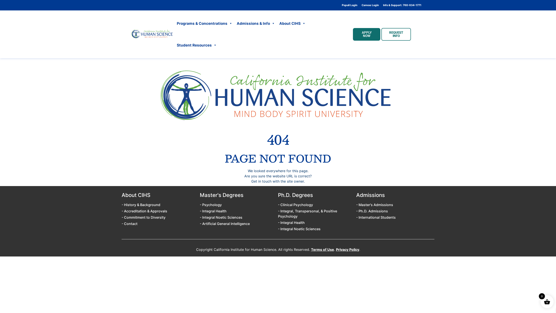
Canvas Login (370, 5)
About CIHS (290, 23)
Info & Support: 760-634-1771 (402, 5)
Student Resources (194, 45)
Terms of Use (322, 249)
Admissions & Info (253, 23)
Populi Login (349, 5)
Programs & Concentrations (202, 23)
